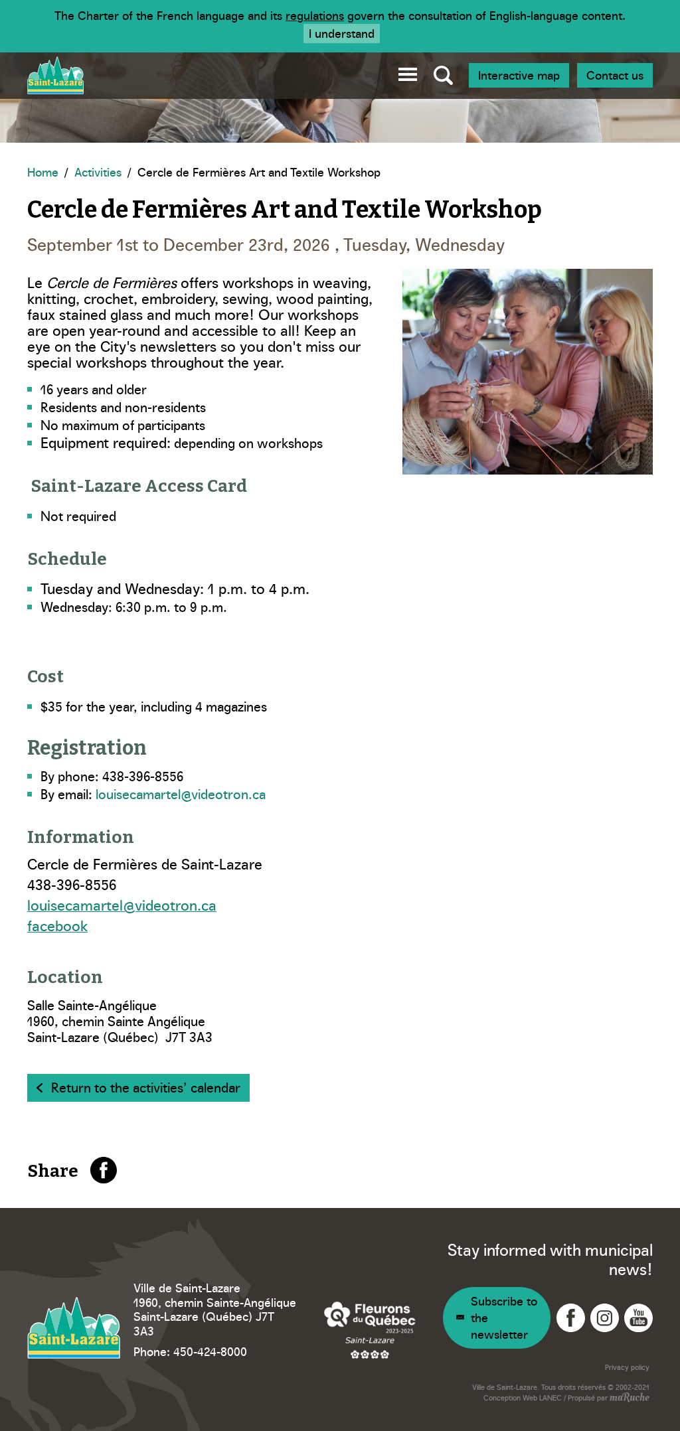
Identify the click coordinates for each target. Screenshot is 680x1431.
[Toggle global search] (443, 75)
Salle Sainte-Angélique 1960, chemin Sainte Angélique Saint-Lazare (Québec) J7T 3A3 (119, 1020)
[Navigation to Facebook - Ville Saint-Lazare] (570, 1318)
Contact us (614, 74)
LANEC (550, 1397)
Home (42, 171)
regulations (315, 15)
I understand (342, 33)
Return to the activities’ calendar (145, 1086)
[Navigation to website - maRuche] (628, 1398)
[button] (407, 72)
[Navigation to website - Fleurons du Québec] (369, 1330)
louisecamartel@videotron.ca (181, 793)
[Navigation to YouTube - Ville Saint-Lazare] (638, 1318)
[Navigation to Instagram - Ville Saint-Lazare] (604, 1318)
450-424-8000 (210, 1351)
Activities (98, 171)
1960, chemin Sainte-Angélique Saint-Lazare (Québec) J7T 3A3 (214, 1316)
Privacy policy (627, 1367)
